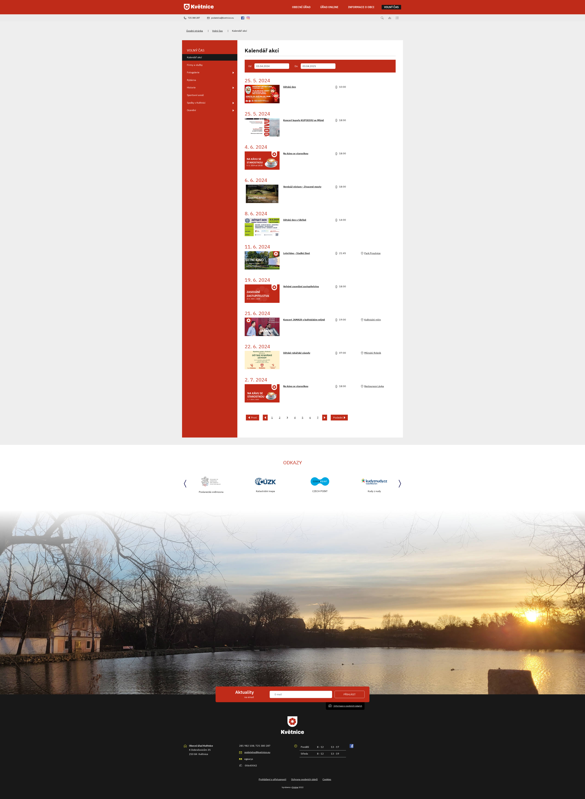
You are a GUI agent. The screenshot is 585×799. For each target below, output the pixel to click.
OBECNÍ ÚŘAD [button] (301, 7)
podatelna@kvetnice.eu (257, 752)
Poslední (338, 417)
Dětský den (289, 86)
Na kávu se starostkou (295, 153)
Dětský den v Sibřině (294, 219)
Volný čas (217, 30)
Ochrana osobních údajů (304, 779)
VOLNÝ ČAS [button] (391, 7)
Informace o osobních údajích (347, 705)
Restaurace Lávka (374, 386)
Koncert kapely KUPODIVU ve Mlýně (303, 120)
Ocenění (191, 110)
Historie (191, 87)
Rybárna (191, 79)
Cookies (327, 779)
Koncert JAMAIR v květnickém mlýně (304, 319)
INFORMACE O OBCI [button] (361, 7)
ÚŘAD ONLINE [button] (329, 7)
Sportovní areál (195, 95)
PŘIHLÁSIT (350, 694)
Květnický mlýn (372, 319)
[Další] (324, 417)
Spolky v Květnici (196, 102)
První (254, 417)
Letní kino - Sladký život (296, 253)
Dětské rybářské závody (296, 352)
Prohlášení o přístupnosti (272, 779)
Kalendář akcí (194, 57)
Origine (295, 787)
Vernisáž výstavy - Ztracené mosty (302, 186)
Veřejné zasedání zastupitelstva (301, 286)
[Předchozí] (265, 417)
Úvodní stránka (194, 30)
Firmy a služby (195, 64)
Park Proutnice (372, 253)
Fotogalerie (193, 72)
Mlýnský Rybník (372, 352)
